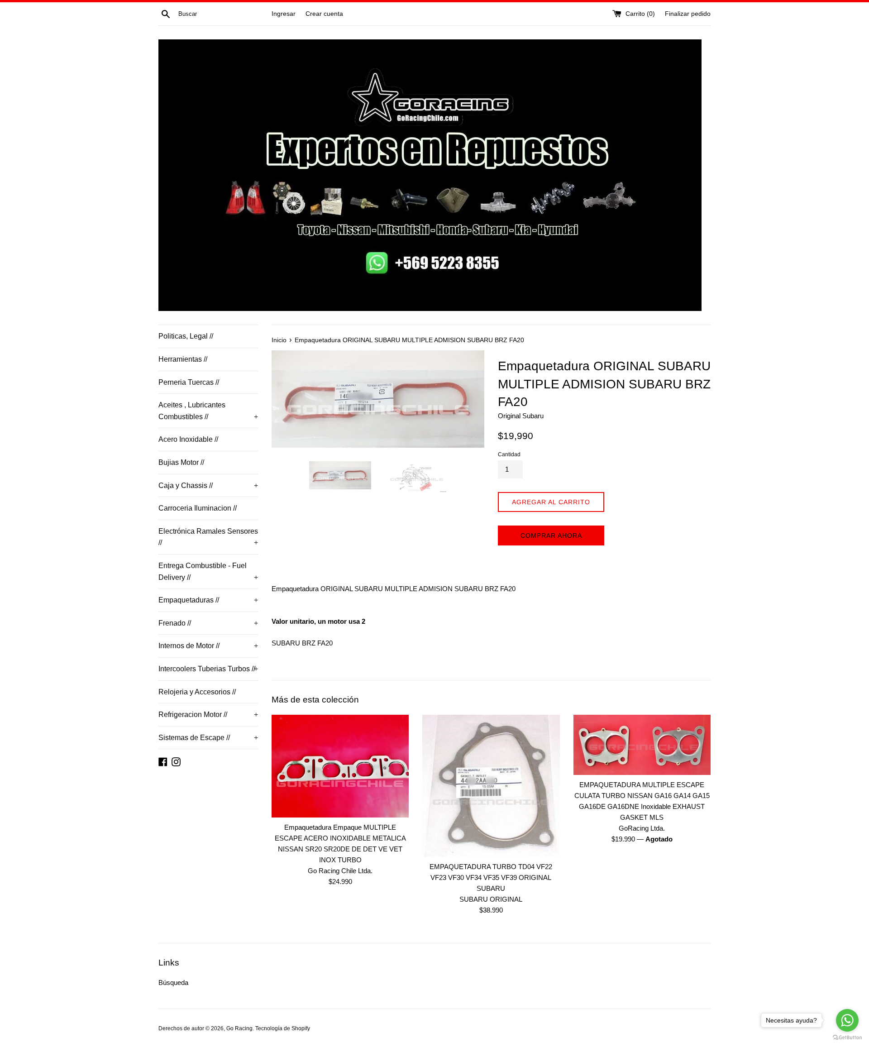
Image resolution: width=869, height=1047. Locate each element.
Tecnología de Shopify (282, 1028)
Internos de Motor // (208, 646)
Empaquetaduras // (208, 600)
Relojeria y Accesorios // (197, 692)
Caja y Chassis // (208, 485)
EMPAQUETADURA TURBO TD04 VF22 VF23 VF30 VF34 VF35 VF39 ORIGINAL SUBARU (491, 877)
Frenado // (208, 623)
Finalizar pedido (688, 13)
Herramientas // (182, 359)
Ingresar (284, 13)
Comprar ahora (551, 535)
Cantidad (509, 454)
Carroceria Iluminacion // (197, 508)
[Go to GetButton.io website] (847, 1038)
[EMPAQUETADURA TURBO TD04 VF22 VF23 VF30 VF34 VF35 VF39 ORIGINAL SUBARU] (490, 786)
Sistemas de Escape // (208, 737)
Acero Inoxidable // (188, 439)
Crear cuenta (324, 13)
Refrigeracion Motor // (208, 714)
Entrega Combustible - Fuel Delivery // (208, 571)
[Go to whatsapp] (847, 1020)
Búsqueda (173, 982)
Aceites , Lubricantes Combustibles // (208, 411)
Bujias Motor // (181, 462)
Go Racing (239, 1028)
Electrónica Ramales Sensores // (208, 537)
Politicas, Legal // (185, 336)
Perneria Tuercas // (188, 382)
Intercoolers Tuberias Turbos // (208, 669)
